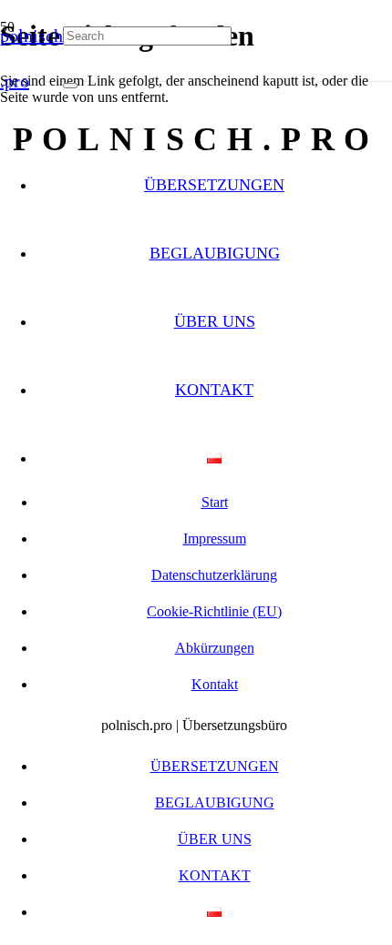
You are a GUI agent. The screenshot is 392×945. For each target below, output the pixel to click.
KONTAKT (214, 390)
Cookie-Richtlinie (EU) (214, 611)
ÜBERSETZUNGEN (214, 185)
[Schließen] (70, 85)
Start (214, 502)
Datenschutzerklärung (214, 575)
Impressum (214, 538)
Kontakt (214, 684)
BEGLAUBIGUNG (215, 253)
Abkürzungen (214, 647)
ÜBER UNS (214, 321)
